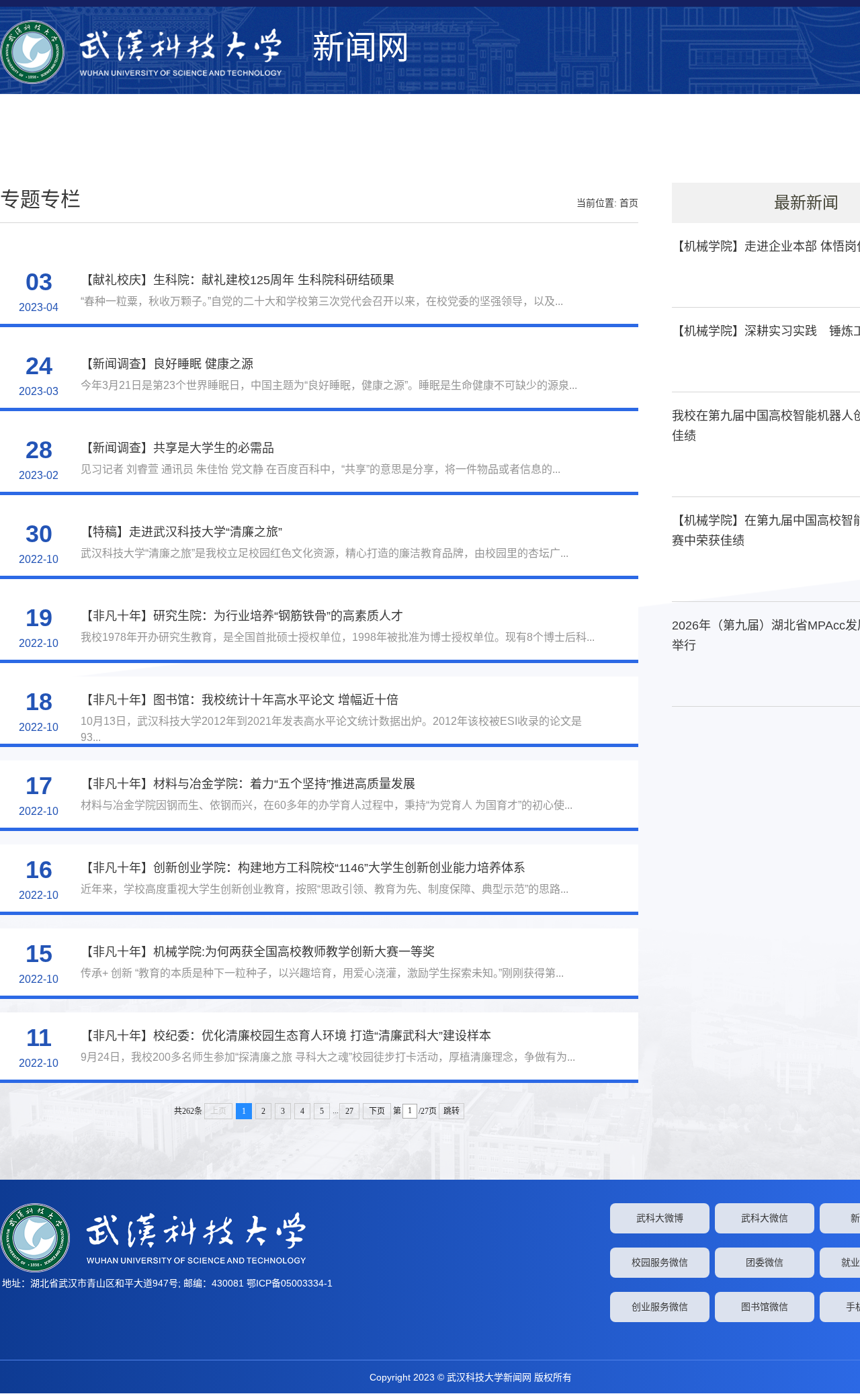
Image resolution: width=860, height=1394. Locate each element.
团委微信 (764, 1262)
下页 (377, 1111)
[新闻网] (153, 52)
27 (349, 1111)
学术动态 (529, 143)
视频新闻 (783, 143)
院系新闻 (662, 143)
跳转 (451, 1111)
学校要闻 (408, 143)
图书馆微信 (764, 1306)
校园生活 (723, 143)
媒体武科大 (596, 143)
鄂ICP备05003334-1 (290, 1283)
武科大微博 (659, 1218)
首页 (628, 203)
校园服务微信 (660, 1262)
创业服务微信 (660, 1306)
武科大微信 (764, 1218)
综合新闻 (469, 143)
